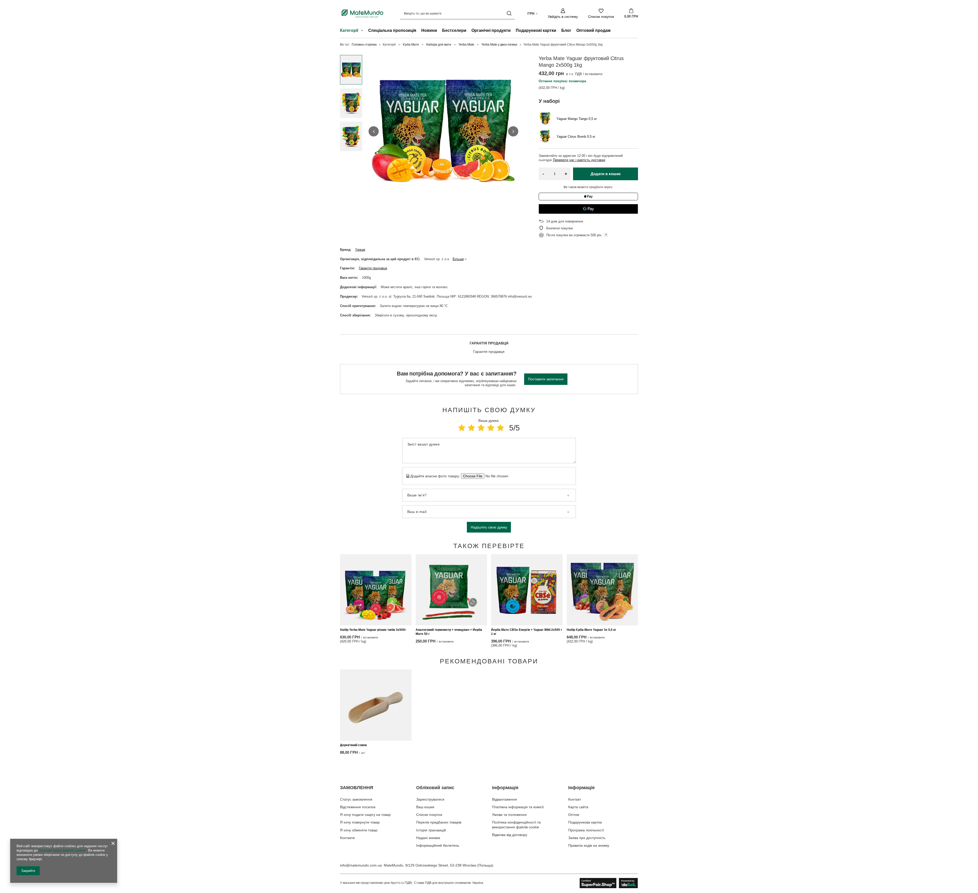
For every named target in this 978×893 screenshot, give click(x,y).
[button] (374, 131)
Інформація (505, 787)
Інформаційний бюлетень (437, 845)
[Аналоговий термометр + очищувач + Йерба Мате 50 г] (451, 589)
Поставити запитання (546, 379)
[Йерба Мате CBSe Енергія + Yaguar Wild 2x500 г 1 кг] (527, 589)
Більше (458, 259)
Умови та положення (509, 815)
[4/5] (490, 428)
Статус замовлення (356, 799)
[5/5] (500, 428)
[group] (443, 131)
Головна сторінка (364, 44)
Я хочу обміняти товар (358, 830)
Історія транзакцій (431, 830)
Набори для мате (438, 44)
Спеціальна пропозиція (392, 30)
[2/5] (471, 428)
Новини (429, 30)
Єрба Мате (411, 44)
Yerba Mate (466, 44)
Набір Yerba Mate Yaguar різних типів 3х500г (373, 630)
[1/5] (461, 428)
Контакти (347, 838)
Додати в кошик (606, 174)
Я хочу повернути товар (360, 822)
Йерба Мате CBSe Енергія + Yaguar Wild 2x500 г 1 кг (526, 632)
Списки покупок (429, 815)
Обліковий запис (435, 787)
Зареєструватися (430, 799)
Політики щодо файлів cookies (62, 850)
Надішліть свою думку (489, 527)
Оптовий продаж (593, 30)
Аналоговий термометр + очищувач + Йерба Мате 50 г (449, 632)
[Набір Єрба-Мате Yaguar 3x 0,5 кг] (602, 589)
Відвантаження (504, 799)
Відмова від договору (509, 835)
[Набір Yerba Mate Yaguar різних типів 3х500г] (376, 589)
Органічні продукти (491, 30)
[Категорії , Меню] (363, 31)
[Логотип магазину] (362, 13)
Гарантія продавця (373, 268)
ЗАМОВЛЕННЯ (356, 787)
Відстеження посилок (357, 807)
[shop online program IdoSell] (609, 883)
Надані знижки (428, 838)
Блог (566, 30)
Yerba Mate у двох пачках (499, 44)
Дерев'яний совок (353, 745)
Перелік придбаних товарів (438, 822)
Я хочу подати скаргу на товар (365, 815)
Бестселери (454, 30)
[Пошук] (509, 13)
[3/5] (481, 428)
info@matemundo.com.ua (361, 865)
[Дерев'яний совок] (376, 705)
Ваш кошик (425, 807)
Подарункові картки (536, 30)
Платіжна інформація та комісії (518, 807)
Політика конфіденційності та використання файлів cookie (516, 824)
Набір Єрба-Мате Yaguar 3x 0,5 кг (591, 630)
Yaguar (360, 250)
